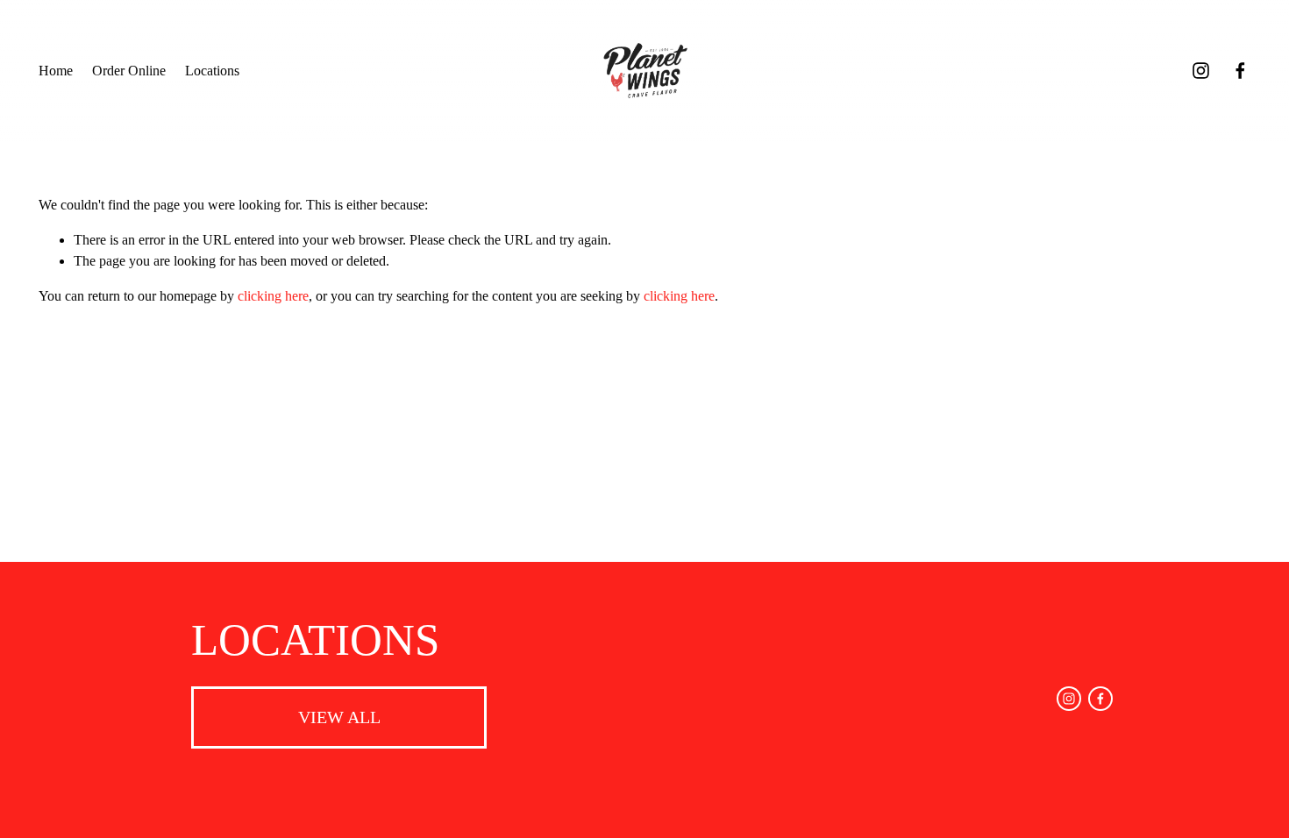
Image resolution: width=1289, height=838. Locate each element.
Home (56, 70)
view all (339, 717)
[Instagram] (1201, 70)
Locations (212, 70)
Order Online (129, 70)
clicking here (273, 295)
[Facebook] (1240, 70)
